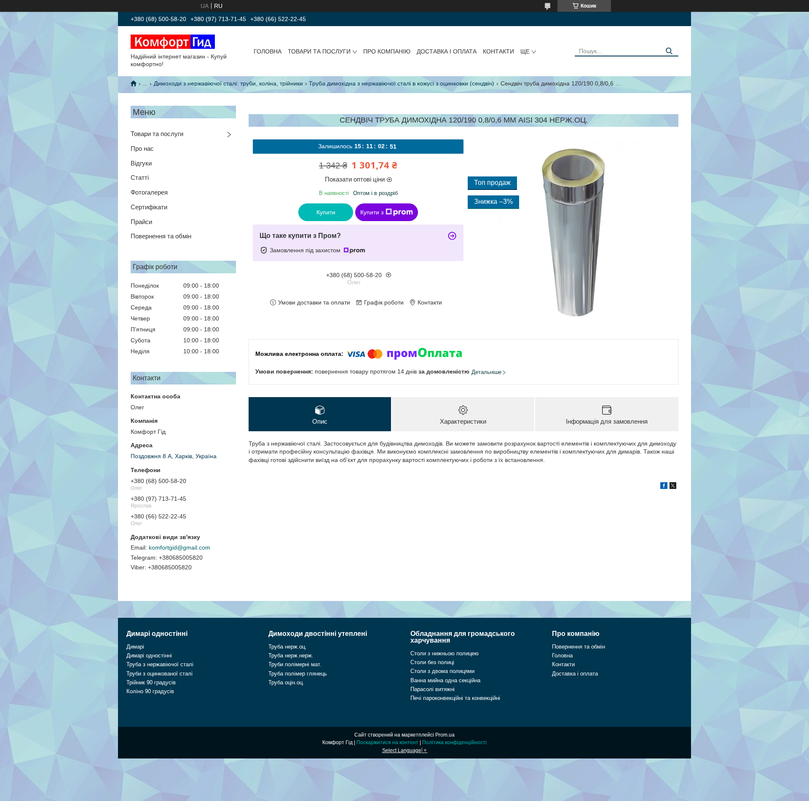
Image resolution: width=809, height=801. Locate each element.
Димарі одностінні (149, 655)
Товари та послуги (319, 51)
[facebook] (663, 486)
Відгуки (141, 163)
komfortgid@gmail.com (179, 547)
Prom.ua (445, 735)
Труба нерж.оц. (287, 646)
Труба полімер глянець (297, 673)
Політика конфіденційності (454, 742)
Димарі (135, 646)
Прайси (141, 221)
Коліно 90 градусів (150, 691)
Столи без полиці (432, 662)
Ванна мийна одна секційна (445, 680)
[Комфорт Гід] (173, 41)
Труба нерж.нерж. (290, 655)
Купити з (371, 212)
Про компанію (386, 51)
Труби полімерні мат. (294, 664)
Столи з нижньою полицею (444, 653)
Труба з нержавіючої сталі (159, 664)
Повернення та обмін (161, 236)
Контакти (498, 51)
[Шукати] (668, 51)
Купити (325, 212)
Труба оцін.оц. (286, 682)
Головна (267, 51)
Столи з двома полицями (442, 671)
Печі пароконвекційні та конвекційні (455, 698)
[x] (673, 486)
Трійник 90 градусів (151, 682)
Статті (140, 177)
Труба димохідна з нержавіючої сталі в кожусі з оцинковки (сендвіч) (401, 83)
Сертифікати (149, 207)
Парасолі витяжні (432, 689)
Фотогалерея (149, 192)
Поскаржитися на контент (387, 742)
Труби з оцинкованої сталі (159, 673)
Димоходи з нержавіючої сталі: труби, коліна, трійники (228, 83)
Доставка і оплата (447, 51)
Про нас (142, 148)
